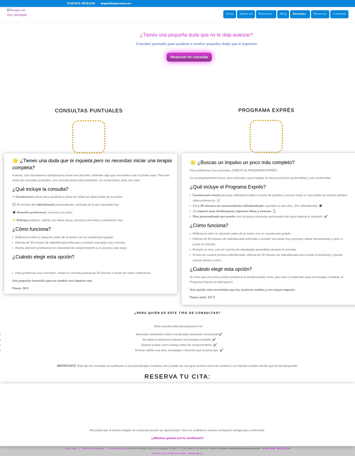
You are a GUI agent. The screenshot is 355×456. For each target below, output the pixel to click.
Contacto (339, 13)
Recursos (265, 13)
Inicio (230, 13)
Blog (283, 13)
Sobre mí (246, 13)
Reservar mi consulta (189, 57)
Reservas (320, 13)
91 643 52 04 (268, 448)
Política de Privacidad (92, 448)
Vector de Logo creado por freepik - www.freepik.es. (177, 453)
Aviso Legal (70, 448)
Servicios (299, 13)
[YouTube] (145, 3)
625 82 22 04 (283, 448)
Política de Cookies (118, 448)
